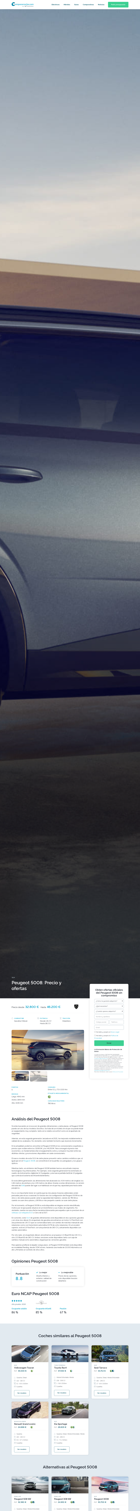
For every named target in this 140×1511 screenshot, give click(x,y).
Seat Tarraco (100, 1368)
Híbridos (67, 5)
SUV (28, 1218)
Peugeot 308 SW (62, 1499)
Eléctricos (56, 5)
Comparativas (88, 5)
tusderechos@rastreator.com (101, 1058)
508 (23, 1185)
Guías (76, 5)
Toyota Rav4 (60, 1368)
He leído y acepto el (107, 1032)
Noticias (101, 5)
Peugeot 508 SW (22, 1499)
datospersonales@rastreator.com (102, 1070)
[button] (118, 4)
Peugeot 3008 (29, 1161)
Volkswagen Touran (24, 1368)
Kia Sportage (60, 1424)
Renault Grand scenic (25, 1424)
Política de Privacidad (118, 1071)
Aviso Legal (115, 1032)
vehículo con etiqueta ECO (22, 1213)
